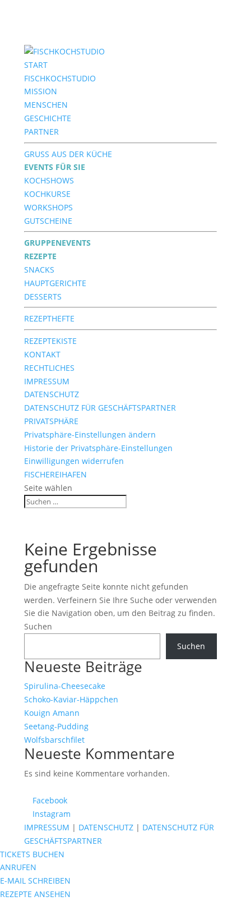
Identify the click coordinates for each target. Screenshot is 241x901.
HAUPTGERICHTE (55, 283)
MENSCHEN (46, 104)
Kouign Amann (52, 712)
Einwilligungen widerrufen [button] (74, 461)
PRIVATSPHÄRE (51, 421)
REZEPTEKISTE (50, 340)
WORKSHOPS (48, 207)
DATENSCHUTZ (51, 394)
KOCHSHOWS (49, 180)
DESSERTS (43, 296)
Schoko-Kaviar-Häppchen (71, 699)
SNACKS (39, 269)
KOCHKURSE (47, 194)
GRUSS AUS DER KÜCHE (68, 154)
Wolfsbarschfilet (54, 739)
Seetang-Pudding (56, 726)
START (36, 64)
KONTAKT (42, 354)
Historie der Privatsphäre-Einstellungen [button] (98, 448)
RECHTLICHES (49, 367)
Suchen (38, 626)
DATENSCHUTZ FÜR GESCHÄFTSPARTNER (100, 407)
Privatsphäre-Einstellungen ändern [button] (90, 434)
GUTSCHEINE (48, 220)
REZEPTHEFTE (49, 318)
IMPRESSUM (46, 381)
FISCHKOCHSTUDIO (60, 78)
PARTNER (41, 131)
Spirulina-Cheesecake (64, 686)
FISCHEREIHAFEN (55, 474)
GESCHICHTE (47, 118)
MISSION (40, 91)
